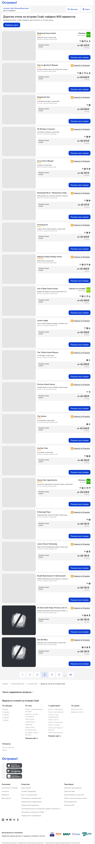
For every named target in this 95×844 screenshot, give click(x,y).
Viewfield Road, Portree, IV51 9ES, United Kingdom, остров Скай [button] (53, 387)
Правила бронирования (30, 805)
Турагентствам (69, 791)
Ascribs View (42, 448)
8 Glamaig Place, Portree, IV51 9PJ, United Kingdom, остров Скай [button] (53, 515)
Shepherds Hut (43, 97)
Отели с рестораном (56, 712)
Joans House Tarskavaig (47, 544)
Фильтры (74, 9)
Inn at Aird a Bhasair (45, 161)
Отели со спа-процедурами (53, 716)
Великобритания (18, 684)
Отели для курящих (55, 732)
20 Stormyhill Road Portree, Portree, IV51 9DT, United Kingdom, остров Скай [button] (53, 611)
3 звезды (5, 715)
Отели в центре (8, 747)
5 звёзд (5, 709)
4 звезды (5, 712)
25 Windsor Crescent (46, 129)
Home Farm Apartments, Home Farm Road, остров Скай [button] (55, 484)
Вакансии (5, 795)
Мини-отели (29, 719)
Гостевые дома (30, 730)
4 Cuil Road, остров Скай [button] (45, 452)
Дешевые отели (77, 712)
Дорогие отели (77, 709)
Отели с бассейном (55, 722)
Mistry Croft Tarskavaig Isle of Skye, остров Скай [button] (52, 547)
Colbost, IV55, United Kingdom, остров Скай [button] (51, 229)
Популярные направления (31, 798)
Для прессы (6, 798)
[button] (16, 9)
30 (70, 674)
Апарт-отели (30, 727)
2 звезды (5, 717)
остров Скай (32, 684)
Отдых (4, 750)
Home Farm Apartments (47, 480)
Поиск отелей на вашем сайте (75, 798)
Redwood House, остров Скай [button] (46, 37)
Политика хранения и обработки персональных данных (23, 843)
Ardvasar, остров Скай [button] (44, 165)
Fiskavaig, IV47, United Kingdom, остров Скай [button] (51, 642)
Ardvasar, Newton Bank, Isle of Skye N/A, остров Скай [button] (53, 69)
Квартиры (29, 724)
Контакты (5, 791)
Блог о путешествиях (29, 795)
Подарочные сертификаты (31, 816)
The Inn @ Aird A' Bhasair (47, 65)
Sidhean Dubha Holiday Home (49, 256)
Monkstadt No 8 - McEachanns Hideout (53, 193)
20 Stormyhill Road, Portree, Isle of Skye (53, 607)
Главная (5, 684)
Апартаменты (30, 722)
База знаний (26, 788)
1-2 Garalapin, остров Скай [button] (45, 355)
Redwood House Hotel (46, 33)
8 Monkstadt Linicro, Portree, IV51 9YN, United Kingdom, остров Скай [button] (53, 196)
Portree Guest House (46, 384)
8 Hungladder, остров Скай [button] (45, 420)
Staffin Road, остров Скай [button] (45, 261)
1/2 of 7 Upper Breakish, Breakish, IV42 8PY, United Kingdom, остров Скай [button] (53, 323)
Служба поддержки (28, 791)
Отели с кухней (54, 725)
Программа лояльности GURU (32, 812)
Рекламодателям (70, 802)
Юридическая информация (31, 802)
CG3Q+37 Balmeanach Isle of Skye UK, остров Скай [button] (53, 579)
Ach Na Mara (42, 639)
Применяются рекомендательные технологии (62, 843)
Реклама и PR (69, 805)
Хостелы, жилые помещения (31, 715)
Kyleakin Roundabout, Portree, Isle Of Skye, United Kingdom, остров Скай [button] (52, 291)
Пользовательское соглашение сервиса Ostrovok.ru (40, 809)
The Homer (41, 416)
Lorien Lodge (42, 320)
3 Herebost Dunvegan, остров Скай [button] (48, 101)
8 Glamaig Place (44, 512)
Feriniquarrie (42, 225)
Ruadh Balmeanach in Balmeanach (51, 576)
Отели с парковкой (55, 709)
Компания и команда (10, 788)
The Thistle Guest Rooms (47, 352)
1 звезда (5, 720)
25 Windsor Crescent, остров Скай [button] (48, 132)
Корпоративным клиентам (74, 795)
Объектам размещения (72, 788)
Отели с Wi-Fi (53, 720)
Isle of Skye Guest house (47, 288)
